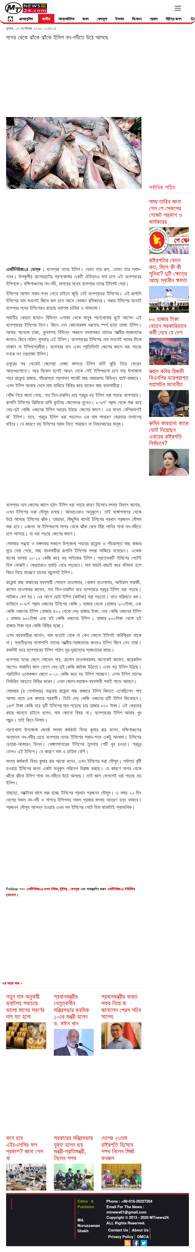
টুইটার (64, 889)
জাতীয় (46, 19)
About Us (140, 1230)
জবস (86, 19)
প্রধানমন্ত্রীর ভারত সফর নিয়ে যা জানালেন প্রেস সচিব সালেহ (121, 1006)
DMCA (143, 1236)
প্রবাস (154, 19)
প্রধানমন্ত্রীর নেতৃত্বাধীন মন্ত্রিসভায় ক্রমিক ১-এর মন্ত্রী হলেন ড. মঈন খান (71, 1009)
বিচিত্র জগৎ (174, 19)
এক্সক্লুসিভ (26, 19)
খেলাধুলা (102, 19)
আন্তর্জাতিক (66, 19)
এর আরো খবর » (12, 983)
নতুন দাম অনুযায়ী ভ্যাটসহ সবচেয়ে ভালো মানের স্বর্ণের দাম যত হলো (25, 1006)
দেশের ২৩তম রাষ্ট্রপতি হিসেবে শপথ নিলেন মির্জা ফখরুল (117, 1147)
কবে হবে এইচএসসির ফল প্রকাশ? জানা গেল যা (24, 1147)
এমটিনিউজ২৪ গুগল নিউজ (42, 889)
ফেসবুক (75, 889)
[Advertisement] (73, 78)
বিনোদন (137, 19)
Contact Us (118, 1230)
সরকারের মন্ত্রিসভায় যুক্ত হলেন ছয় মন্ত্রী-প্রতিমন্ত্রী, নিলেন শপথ (73, 1147)
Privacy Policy (120, 1236)
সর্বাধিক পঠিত (162, 186)
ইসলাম (119, 19)
